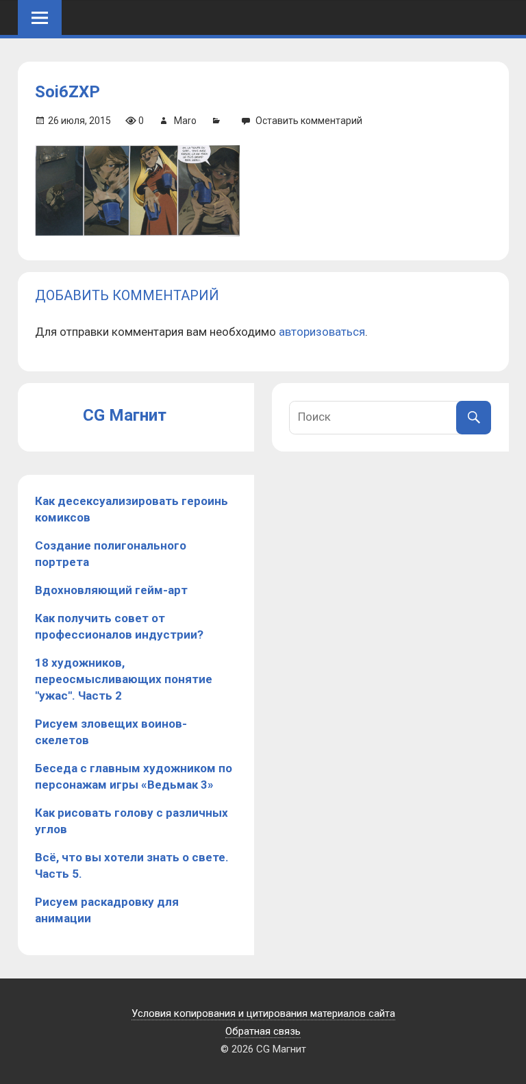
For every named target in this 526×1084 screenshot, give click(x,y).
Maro (185, 120)
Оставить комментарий (308, 120)
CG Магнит (124, 415)
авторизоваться (322, 331)
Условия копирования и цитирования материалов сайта (263, 1013)
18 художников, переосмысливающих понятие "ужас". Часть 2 (123, 679)
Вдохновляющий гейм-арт (111, 590)
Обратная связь (263, 1031)
